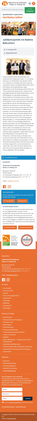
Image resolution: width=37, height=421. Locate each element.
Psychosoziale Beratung (10, 330)
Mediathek (6, 303)
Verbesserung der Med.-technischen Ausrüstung (17, 346)
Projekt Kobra (7, 351)
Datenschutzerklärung (9, 363)
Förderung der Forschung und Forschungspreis (17, 349)
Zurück (31, 32)
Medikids (6, 337)
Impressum (6, 361)
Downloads (6, 300)
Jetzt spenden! (10, 201)
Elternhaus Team (8, 322)
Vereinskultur (7, 288)
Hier (4, 209)
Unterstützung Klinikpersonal (11, 344)
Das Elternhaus (7, 317)
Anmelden (27, 398)
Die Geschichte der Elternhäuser (12, 320)
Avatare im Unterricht (9, 335)
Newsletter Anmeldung (10, 368)
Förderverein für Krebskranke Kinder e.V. (14, 9)
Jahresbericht (7, 298)
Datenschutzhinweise (21, 406)
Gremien (5, 293)
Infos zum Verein (8, 290)
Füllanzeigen (7, 308)
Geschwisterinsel (8, 327)
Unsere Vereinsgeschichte (11, 295)
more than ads (11, 418)
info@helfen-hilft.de (13, 181)
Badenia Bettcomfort (11, 53)
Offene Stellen (7, 325)
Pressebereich (7, 305)
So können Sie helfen (9, 227)
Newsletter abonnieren (26, 227)
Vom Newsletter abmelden (8, 406)
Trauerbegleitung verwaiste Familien (14, 332)
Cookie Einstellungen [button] (9, 371)
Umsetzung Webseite (9, 366)
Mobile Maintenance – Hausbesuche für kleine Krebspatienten (17, 341)
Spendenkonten (22, 201)
